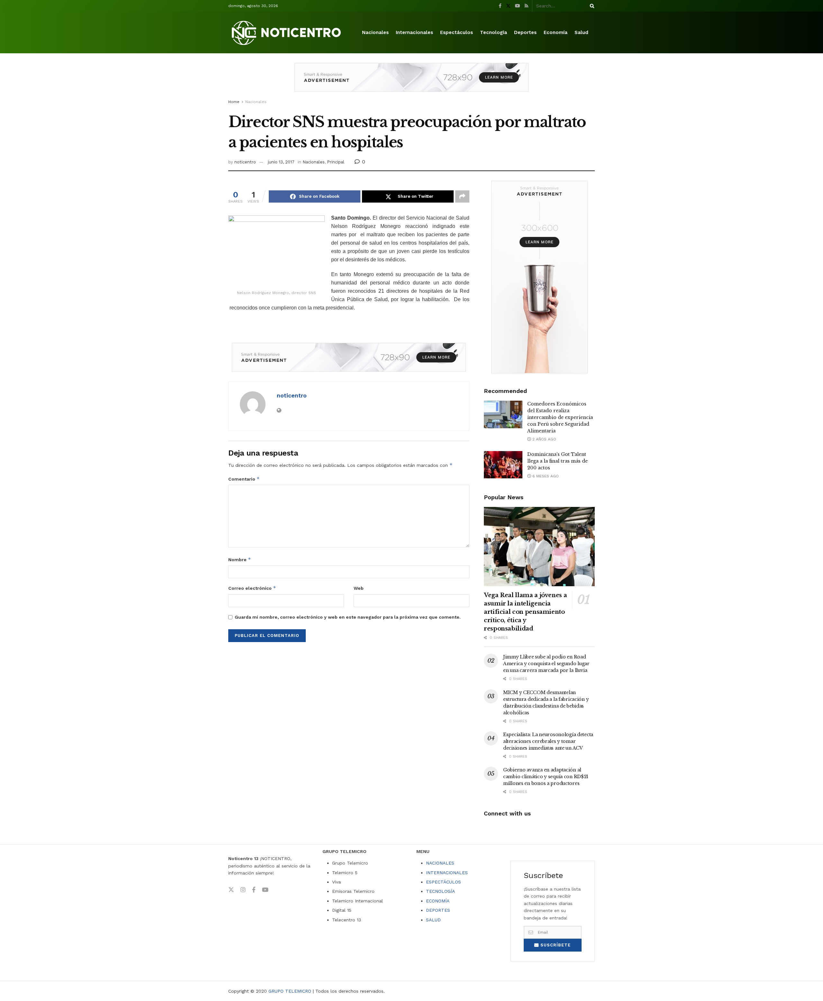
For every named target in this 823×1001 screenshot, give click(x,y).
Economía (555, 32)
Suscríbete (555, 945)
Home (234, 102)
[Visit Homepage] (287, 32)
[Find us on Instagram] (243, 890)
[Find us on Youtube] (517, 6)
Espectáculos (456, 32)
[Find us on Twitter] (508, 6)
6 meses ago (545, 476)
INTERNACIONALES (447, 872)
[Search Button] (591, 6)
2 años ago (543, 439)
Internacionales (414, 32)
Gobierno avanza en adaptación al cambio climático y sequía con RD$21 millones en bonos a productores (545, 776)
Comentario (244, 479)
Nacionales (375, 32)
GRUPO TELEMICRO (289, 991)
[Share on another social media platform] (462, 196)
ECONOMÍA (437, 900)
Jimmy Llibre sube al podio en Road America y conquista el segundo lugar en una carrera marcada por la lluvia (546, 663)
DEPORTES (438, 910)
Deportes (525, 32)
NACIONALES (440, 863)
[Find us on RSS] (526, 6)
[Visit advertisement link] (411, 82)
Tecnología (493, 32)
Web (359, 588)
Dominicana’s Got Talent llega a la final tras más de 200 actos (557, 461)
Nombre (239, 559)
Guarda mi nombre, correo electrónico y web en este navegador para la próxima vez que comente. (348, 617)
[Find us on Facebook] (500, 6)
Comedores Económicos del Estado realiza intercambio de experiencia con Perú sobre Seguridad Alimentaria (560, 417)
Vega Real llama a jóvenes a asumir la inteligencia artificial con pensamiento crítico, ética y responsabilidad (525, 612)
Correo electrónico (252, 588)
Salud (581, 32)
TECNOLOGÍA (440, 891)
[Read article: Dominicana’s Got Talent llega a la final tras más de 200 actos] (503, 465)
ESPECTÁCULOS (443, 881)
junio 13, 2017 (281, 162)
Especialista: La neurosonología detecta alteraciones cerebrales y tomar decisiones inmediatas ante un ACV (548, 741)
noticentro (245, 162)
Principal (335, 162)
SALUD (433, 919)
